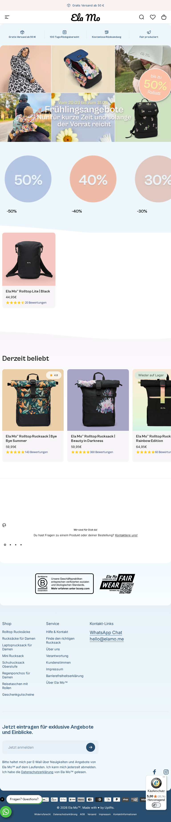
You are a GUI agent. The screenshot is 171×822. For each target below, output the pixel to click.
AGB (82, 814)
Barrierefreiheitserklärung (64, 676)
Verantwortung (57, 656)
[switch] (156, 805)
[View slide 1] (5, 545)
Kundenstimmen (58, 662)
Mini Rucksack (13, 656)
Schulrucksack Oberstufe (13, 664)
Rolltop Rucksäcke (16, 632)
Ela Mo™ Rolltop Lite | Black (28, 291)
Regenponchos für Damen (16, 675)
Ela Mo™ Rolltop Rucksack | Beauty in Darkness (93, 438)
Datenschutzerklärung (37, 772)
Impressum (54, 669)
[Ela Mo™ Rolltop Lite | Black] (28, 259)
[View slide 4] (21, 545)
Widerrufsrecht (42, 814)
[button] (153, 17)
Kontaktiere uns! (126, 535)
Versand (92, 814)
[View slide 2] (10, 545)
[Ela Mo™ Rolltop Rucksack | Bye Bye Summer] (33, 400)
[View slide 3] (15, 545)
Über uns (53, 649)
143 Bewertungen (36, 452)
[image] (85, 583)
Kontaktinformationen (125, 814)
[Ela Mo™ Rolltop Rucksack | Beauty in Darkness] (98, 400)
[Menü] (164, 778)
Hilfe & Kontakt (57, 632)
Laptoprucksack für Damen (17, 647)
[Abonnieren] (90, 747)
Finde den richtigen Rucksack (60, 640)
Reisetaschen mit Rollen (15, 686)
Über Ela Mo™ (57, 682)
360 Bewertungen (101, 452)
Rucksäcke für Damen (18, 638)
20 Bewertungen (36, 302)
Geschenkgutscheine (18, 694)
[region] (85, 185)
